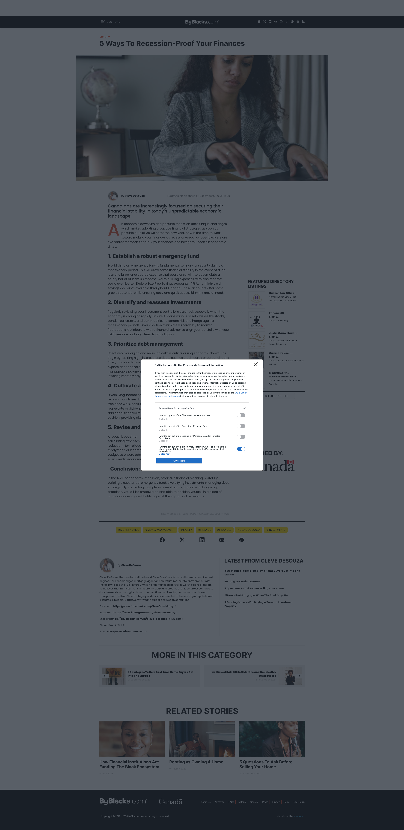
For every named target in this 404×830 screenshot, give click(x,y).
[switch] (241, 415)
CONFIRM (179, 461)
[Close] (257, 365)
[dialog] (202, 415)
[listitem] (202, 408)
